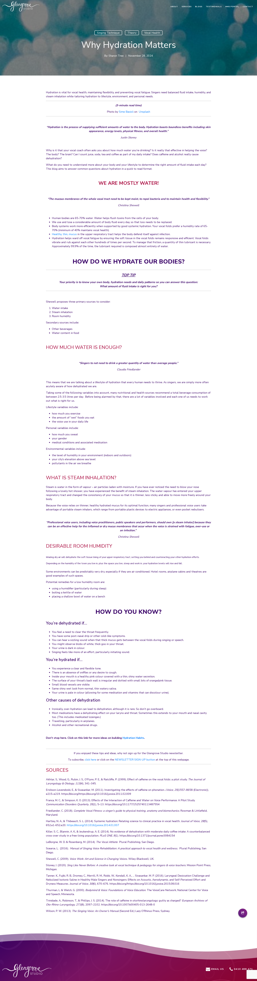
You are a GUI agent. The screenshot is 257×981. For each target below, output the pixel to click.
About (174, 6)
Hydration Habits (133, 738)
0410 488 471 (243, 969)
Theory (131, 33)
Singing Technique (108, 33)
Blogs (198, 6)
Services (187, 6)
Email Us (217, 969)
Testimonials (214, 6)
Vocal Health (152, 33)
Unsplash (144, 112)
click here (90, 759)
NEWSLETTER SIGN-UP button (135, 759)
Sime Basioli (126, 112)
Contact (248, 6)
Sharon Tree (116, 56)
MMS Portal (232, 6)
